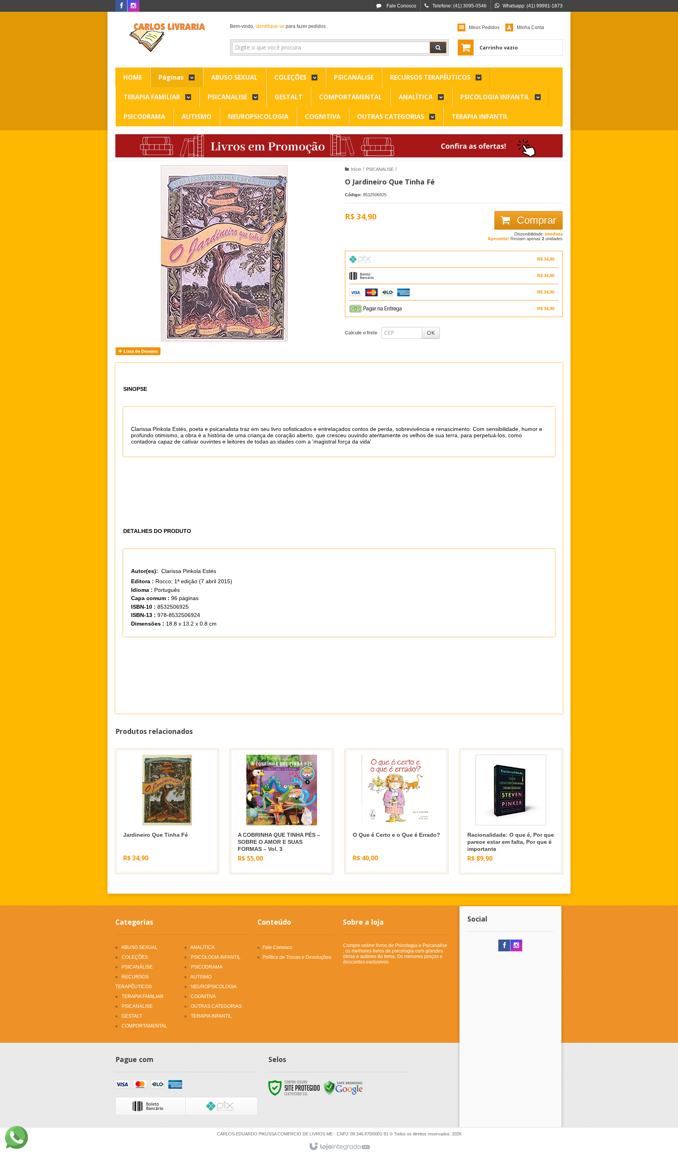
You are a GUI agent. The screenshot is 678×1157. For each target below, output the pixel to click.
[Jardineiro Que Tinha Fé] (167, 811)
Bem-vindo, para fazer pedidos (278, 26)
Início (356, 169)
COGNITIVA (203, 996)
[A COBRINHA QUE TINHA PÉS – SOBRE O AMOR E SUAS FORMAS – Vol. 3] (281, 811)
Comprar (535, 220)
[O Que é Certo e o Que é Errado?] (396, 811)
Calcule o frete (361, 333)
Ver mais (171, 837)
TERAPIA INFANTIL (211, 1016)
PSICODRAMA (206, 967)
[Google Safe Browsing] (343, 1088)
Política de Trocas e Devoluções (296, 957)
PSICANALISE (380, 169)
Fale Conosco (400, 6)
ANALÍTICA (202, 947)
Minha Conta (530, 27)
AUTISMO (200, 977)
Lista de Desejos (140, 351)
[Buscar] (438, 47)
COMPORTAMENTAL (144, 1026)
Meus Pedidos (484, 27)
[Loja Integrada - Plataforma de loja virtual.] (339, 1146)
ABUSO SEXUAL (139, 947)
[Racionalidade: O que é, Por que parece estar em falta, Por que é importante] (511, 811)
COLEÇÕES (135, 957)
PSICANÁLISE (137, 967)
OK (431, 332)
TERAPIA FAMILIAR (143, 996)
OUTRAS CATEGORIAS (216, 1006)
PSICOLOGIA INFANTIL (216, 957)
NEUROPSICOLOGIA (214, 986)
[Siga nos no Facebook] (121, 6)
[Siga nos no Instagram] (133, 6)
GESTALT (132, 1016)
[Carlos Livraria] (167, 38)
